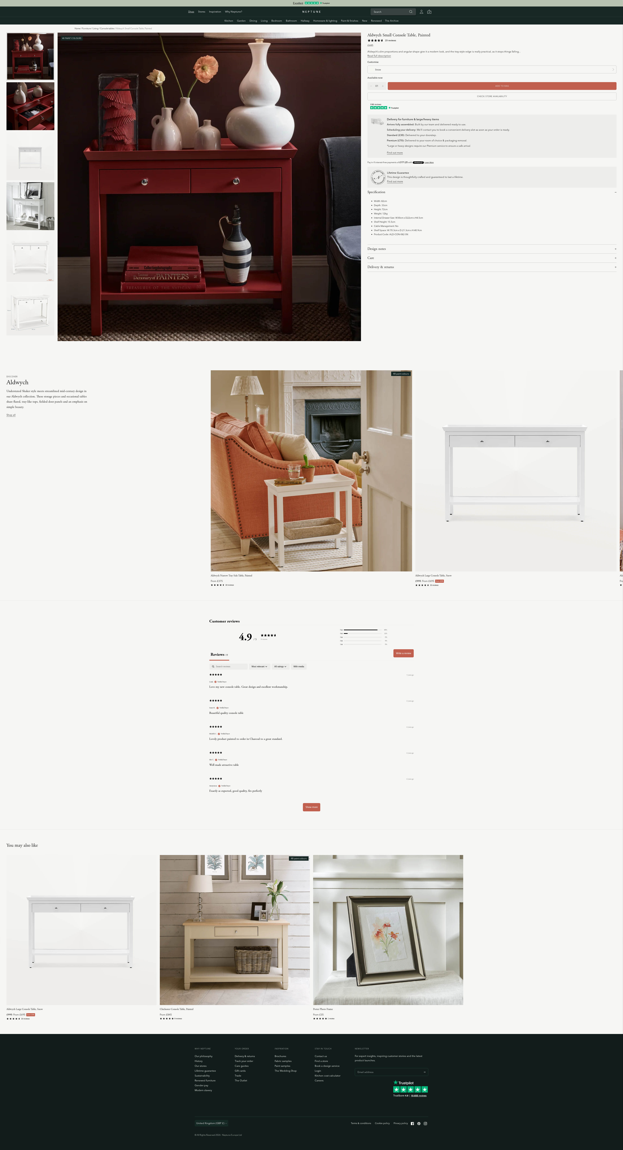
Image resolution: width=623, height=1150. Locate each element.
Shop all (11, 415)
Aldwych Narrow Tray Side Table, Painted (231, 575)
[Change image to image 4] (30, 206)
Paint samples (282, 1065)
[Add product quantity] (371, 86)
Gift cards (240, 1070)
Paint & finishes (349, 20)
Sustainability (202, 1075)
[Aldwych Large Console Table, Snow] (516, 471)
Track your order (244, 1061)
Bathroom (291, 20)
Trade (238, 1075)
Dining (253, 20)
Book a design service (327, 1065)
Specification (376, 192)
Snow (378, 69)
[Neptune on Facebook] (412, 1124)
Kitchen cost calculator (327, 1075)
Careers (319, 1080)
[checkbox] (299, 667)
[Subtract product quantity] (382, 86)
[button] (363, 630)
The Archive (392, 20)
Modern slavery (203, 1090)
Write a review (403, 653)
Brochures (280, 1056)
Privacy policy (401, 1123)
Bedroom (276, 20)
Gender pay (201, 1085)
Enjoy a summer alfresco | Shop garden (311, 3)
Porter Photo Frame (323, 1009)
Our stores (201, 1065)
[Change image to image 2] (30, 106)
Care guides (242, 1065)
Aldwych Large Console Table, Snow (433, 575)
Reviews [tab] (219, 654)
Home (77, 28)
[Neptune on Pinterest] (419, 1124)
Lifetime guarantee (205, 1070)
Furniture (86, 28)
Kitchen (229, 20)
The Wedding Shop (286, 1070)
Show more (311, 807)
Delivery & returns (380, 267)
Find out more (395, 152)
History (198, 1061)
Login (318, 1070)
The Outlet (241, 1080)
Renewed (376, 20)
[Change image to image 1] (30, 56)
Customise (373, 62)
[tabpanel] (311, 739)
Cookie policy (382, 1123)
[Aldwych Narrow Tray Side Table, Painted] (311, 471)
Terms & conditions (361, 1123)
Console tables (107, 28)
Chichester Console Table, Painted (176, 1009)
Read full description (379, 55)
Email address (364, 1068)
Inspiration (215, 11)
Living (264, 20)
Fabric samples (283, 1061)
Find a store (321, 1061)
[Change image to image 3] (30, 156)
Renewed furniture (205, 1080)
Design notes (376, 249)
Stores (201, 11)
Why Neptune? (233, 11)
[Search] (411, 11)
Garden (241, 20)
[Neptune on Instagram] (425, 1124)
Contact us (321, 1056)
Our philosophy (203, 1056)
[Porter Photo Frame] (388, 930)
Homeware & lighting (325, 20)
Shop (191, 11)
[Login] (421, 11)
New (364, 20)
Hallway (305, 20)
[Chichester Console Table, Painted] (235, 930)
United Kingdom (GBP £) (210, 1123)
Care (370, 258)
